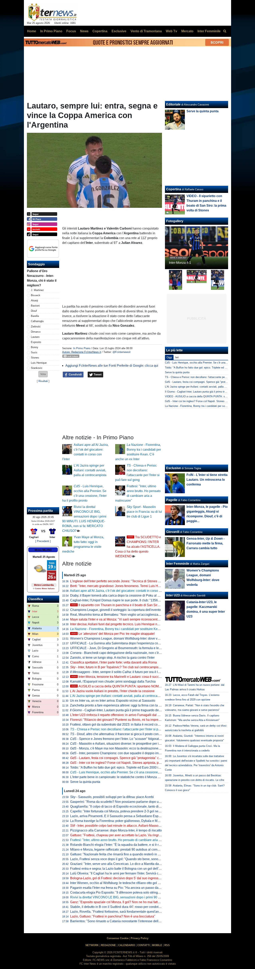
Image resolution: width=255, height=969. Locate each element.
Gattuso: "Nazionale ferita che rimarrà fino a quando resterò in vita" (117, 854)
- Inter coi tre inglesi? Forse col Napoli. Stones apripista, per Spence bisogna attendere (134, 762)
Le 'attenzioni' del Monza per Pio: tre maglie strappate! (113, 633)
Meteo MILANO (43, 550)
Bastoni (35, 305)
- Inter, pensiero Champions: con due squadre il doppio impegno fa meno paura (129, 753)
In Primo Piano (81, 348)
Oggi (169, 357)
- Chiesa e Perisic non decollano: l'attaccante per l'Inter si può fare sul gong (125, 729)
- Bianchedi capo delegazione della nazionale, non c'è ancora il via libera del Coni (134, 652)
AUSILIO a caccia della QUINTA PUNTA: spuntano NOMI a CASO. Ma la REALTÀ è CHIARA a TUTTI (147, 686)
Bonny (34, 347)
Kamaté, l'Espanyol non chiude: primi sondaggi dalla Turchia (113, 681)
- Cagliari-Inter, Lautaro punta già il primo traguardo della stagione (122, 710)
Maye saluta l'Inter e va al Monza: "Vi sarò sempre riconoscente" (115, 619)
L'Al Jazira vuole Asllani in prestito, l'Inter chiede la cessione (112, 691)
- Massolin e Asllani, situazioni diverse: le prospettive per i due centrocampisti (128, 743)
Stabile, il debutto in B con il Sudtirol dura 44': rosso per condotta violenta (121, 906)
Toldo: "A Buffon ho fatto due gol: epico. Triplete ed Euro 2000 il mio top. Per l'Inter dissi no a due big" (141, 767)
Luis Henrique (39, 362)
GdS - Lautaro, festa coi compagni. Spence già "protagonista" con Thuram (208, 381)
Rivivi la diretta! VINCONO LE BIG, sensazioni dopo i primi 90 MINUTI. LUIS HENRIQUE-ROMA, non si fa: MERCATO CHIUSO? (161, 897)
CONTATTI (143, 945)
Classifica (35, 599)
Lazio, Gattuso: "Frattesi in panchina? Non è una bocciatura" (112, 916)
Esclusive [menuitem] (119, 31)
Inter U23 (173, 595)
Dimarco (35, 331)
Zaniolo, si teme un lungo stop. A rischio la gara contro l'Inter (112, 657)
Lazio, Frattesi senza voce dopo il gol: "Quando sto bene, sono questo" (120, 859)
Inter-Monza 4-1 (180, 262)
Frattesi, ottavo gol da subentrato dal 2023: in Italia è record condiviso (119, 724)
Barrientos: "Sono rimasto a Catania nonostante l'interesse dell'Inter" (118, 921)
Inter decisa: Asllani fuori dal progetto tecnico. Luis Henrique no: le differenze (124, 624)
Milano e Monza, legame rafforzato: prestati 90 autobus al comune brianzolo (123, 849)
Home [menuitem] (31, 31)
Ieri (177, 357)
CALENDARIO (126, 945)
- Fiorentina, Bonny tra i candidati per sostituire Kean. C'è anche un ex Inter (131, 629)
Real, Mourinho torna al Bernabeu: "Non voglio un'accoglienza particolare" (122, 614)
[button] (43, 374)
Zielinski (35, 326)
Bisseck (35, 295)
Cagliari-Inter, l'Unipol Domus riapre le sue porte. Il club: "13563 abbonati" (122, 600)
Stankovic (36, 367)
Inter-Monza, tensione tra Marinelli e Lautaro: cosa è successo (118, 676)
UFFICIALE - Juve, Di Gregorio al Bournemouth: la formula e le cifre (118, 648)
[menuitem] (225, 31)
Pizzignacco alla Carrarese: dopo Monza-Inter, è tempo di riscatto (116, 830)
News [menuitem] (84, 31)
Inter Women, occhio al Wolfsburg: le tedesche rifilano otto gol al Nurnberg (122, 883)
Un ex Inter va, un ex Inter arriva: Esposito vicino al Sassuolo (112, 700)
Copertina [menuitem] (99, 31)
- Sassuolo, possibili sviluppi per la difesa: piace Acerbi (112, 797)
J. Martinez (37, 290)
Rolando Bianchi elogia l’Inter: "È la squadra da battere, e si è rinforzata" (121, 844)
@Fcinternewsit (121, 352)
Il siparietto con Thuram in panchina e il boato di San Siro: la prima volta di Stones (132, 605)
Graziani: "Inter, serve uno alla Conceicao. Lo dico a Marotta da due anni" (121, 863)
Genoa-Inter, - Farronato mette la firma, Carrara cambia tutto (205, 543)
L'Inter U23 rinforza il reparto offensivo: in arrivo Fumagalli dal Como (118, 715)
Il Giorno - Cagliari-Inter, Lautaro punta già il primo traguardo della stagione (207, 391)
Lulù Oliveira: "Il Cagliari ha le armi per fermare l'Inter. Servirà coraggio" (120, 873)
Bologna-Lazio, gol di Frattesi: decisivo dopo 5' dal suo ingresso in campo (122, 878)
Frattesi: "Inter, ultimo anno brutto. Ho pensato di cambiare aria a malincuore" (124, 840)
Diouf (34, 310)
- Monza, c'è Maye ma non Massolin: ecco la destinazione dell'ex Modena (125, 748)
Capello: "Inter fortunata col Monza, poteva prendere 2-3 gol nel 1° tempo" (122, 811)
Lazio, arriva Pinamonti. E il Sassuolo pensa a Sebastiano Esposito (117, 816)
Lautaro (35, 336)
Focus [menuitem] (71, 31)
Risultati (43, 381)
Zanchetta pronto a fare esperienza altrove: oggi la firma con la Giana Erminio (124, 705)
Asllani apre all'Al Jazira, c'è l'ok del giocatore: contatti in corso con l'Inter (121, 590)
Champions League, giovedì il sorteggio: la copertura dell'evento (115, 609)
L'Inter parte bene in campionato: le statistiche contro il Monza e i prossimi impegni (128, 777)
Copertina (173, 189)
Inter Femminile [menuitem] (209, 31)
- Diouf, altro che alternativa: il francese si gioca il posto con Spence (120, 734)
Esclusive (173, 468)
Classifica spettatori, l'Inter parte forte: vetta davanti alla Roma (113, 662)
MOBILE (157, 945)
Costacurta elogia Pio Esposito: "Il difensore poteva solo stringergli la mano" (123, 892)
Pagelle (171, 500)
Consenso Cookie (117, 938)
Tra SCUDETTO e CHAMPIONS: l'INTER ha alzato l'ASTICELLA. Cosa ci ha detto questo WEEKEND (138, 546)
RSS (167, 945)
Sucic (34, 352)
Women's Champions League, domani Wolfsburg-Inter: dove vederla (118, 638)
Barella (35, 316)
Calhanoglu (37, 321)
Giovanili (172, 531)
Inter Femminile (177, 563)
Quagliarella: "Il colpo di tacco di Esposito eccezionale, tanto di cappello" (121, 806)
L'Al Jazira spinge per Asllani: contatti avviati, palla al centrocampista (90, 470)
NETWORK (92, 945)
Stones (35, 357)
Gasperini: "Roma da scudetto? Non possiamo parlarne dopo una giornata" (123, 801)
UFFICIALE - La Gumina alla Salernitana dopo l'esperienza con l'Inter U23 (122, 643)
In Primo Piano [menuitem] (51, 31)
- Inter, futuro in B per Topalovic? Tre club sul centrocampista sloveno (121, 667)
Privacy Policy (139, 938)
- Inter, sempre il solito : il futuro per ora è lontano (119, 672)
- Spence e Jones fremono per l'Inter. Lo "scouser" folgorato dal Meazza (124, 738)
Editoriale (173, 104)
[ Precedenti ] (43, 541)
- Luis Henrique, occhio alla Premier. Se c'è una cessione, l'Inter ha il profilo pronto (131, 772)
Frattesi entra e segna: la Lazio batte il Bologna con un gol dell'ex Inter (119, 868)
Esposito (36, 342)
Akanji (34, 300)
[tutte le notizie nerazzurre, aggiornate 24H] (52, 12)
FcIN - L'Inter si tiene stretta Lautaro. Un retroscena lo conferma (207, 479)
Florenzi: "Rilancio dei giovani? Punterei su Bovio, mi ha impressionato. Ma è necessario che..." (137, 719)
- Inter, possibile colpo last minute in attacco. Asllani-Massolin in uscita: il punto (128, 825)
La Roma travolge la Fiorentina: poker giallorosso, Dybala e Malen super (121, 820)
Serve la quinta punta (85, 781)
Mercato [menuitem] (187, 31)
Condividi (75, 374)
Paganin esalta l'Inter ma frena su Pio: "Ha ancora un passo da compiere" (122, 887)
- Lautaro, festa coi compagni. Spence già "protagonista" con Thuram (122, 758)
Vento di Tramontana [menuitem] (146, 31)
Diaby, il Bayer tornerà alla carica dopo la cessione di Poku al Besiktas (120, 595)
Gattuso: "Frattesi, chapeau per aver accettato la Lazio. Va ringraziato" (119, 835)
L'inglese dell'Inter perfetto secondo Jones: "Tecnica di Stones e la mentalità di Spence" (131, 581)
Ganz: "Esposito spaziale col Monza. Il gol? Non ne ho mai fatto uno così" (121, 902)
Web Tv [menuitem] (171, 31)
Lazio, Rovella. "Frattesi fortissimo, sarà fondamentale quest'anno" (117, 911)
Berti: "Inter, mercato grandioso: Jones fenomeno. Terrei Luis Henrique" (120, 586)
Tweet (97, 374)
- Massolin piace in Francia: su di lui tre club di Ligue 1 (144, 511)
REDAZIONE (108, 945)
